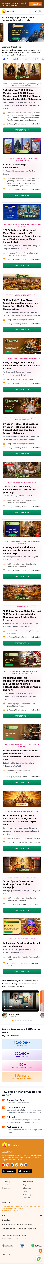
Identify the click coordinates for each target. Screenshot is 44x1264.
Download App (36, 4)
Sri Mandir (6, 1255)
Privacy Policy (6, 1235)
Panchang (27, 1194)
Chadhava (27, 1188)
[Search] (31, 11)
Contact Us (6, 1188)
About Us (5, 1185)
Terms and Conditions (20, 1235)
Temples (26, 1198)
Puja (25, 1185)
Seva (25, 1191)
